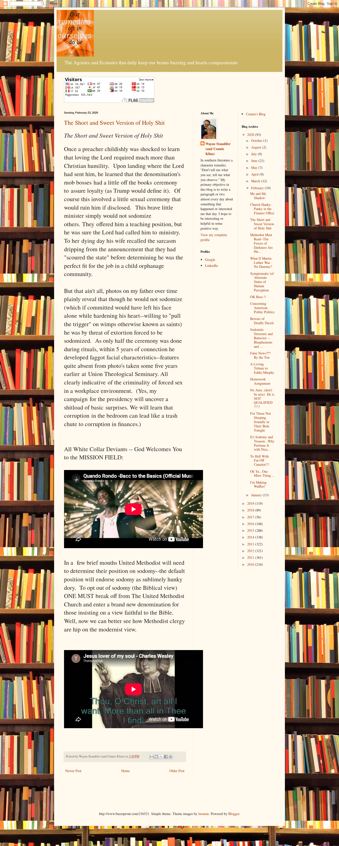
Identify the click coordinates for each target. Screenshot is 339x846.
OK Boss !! (258, 296)
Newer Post (73, 770)
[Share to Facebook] (165, 756)
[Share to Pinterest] (170, 756)
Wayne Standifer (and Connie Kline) (218, 148)
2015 (251, 530)
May (254, 167)
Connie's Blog (256, 114)
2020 (251, 134)
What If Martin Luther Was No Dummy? (261, 262)
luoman (203, 813)
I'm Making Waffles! (258, 484)
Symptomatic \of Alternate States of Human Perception (262, 281)
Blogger (233, 813)
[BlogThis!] (156, 756)
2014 (251, 537)
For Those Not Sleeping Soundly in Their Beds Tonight (260, 421)
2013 (251, 544)
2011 (251, 557)
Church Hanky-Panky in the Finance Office (262, 208)
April (255, 174)
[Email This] (151, 756)
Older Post (177, 770)
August (256, 147)
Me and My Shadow (258, 195)
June (254, 160)
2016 (251, 523)
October (257, 140)
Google (210, 259)
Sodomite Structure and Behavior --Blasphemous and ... (261, 337)
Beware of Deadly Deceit (262, 320)
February (258, 188)
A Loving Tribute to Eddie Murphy (262, 368)
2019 (251, 503)
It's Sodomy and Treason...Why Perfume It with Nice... (262, 443)
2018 (251, 510)
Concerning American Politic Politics (262, 307)
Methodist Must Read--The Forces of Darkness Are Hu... (261, 243)
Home (125, 770)
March (256, 181)
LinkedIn (211, 265)
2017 (251, 517)
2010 (251, 564)
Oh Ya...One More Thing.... (262, 473)
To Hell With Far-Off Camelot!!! (259, 460)
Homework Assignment (260, 381)
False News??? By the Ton (260, 355)
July (254, 154)
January (257, 495)
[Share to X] (161, 756)
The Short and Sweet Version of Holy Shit (114, 122)
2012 (251, 550)
